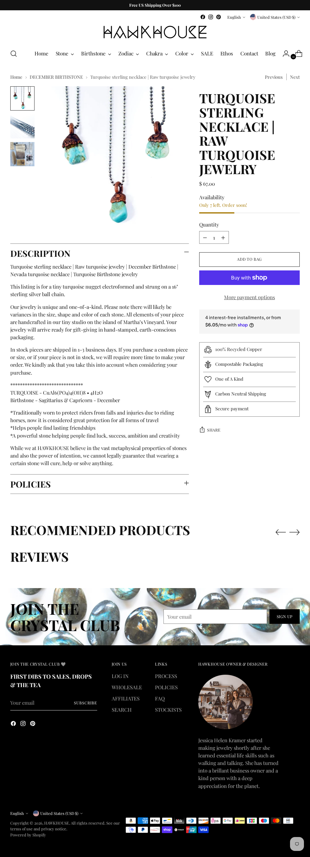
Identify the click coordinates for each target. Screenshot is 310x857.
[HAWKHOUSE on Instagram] (210, 17)
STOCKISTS (168, 709)
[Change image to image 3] (22, 154)
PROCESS (166, 676)
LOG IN (120, 676)
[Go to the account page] (284, 54)
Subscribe (85, 702)
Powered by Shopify (28, 834)
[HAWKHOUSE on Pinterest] (218, 17)
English (234, 17)
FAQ (160, 698)
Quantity (209, 224)
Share (213, 429)
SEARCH (122, 709)
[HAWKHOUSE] (155, 32)
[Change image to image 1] (22, 98)
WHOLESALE (127, 687)
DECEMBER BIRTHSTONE (56, 77)
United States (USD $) (276, 17)
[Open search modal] (14, 54)
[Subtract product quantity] (205, 237)
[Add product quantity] (223, 237)
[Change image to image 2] (22, 126)
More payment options (249, 297)
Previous (274, 77)
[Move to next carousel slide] (294, 532)
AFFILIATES (126, 698)
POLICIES (166, 687)
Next (295, 77)
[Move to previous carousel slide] (280, 532)
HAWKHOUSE (56, 823)
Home (16, 77)
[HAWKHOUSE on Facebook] (203, 17)
